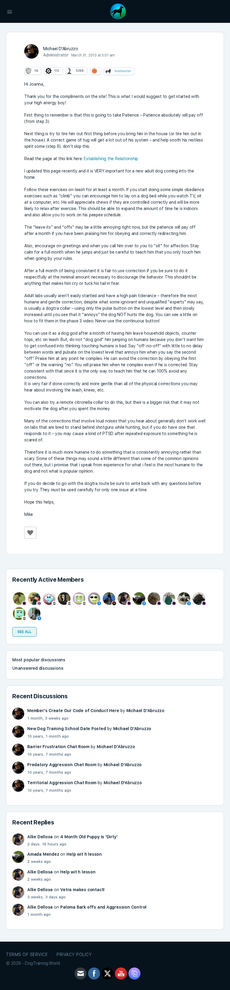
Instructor (123, 71)
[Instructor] (108, 71)
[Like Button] (30, 532)
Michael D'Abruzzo (145, 710)
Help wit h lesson (84, 854)
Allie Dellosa (40, 836)
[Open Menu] (9, 11)
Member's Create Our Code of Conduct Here (73, 710)
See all (24, 632)
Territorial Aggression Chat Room (61, 782)
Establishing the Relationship (111, 158)
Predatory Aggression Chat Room (61, 764)
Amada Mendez (43, 854)
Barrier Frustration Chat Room (58, 746)
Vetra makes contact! (82, 889)
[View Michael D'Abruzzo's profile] (31, 51)
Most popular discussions (38, 659)
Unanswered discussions (37, 668)
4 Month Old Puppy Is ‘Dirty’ (88, 836)
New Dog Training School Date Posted (66, 728)
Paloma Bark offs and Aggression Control (103, 907)
